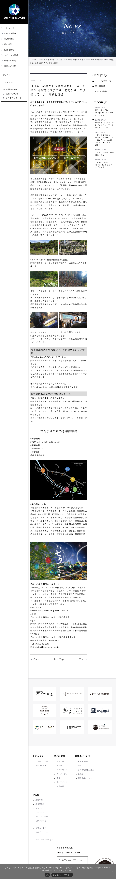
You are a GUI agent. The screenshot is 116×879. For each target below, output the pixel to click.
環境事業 (39, 800)
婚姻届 (59, 766)
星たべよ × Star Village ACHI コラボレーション (104, 111)
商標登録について (85, 778)
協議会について (83, 756)
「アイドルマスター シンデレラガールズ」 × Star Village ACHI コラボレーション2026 (104, 138)
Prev (36, 659)
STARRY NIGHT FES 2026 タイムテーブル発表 (103, 163)
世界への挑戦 (10, 66)
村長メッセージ (84, 761)
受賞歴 (80, 774)
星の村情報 (9, 39)
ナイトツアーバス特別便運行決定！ (104, 152)
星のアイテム (62, 782)
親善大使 (60, 761)
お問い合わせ (12, 89)
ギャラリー (8, 75)
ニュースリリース (103, 81)
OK (47, 875)
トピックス (9, 28)
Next (81, 659)
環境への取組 (10, 61)
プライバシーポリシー (44, 840)
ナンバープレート (64, 774)
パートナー (8, 82)
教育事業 (60, 786)
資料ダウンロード (14, 98)
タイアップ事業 (11, 55)
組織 (80, 766)
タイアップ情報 (42, 816)
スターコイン (62, 770)
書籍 (58, 778)
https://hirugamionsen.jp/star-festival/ (49, 611)
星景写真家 (40, 804)
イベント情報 (10, 33)
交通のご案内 (12, 94)
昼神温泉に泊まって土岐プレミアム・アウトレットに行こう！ (104, 124)
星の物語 (8, 44)
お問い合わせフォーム (72, 860)
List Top (59, 659)
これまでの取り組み (86, 770)
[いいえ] (112, 871)
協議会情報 (9, 50)
